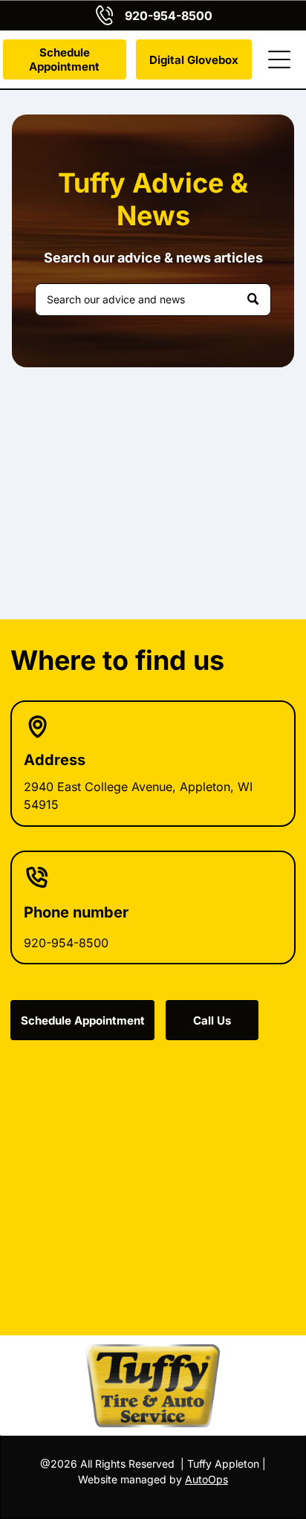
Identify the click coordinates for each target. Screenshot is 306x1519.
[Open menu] (279, 59)
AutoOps (206, 1479)
